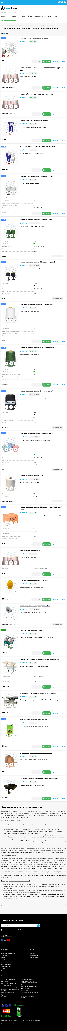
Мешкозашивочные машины (15, 25)
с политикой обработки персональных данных (23, 930)
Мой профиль (34, 955)
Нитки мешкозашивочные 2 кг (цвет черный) (37, 391)
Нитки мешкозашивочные (8, 992)
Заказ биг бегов (5, 960)
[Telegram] (26, 9)
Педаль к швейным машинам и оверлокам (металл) (39, 778)
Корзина (32, 953)
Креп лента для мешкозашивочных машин (36, 753)
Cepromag (16, 1023)
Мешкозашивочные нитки (30, 550)
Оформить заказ (34, 957)
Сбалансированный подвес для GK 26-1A (35, 606)
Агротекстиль (25, 988)
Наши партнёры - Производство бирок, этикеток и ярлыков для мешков (20, 1020)
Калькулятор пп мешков (7, 962)
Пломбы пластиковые (27, 979)
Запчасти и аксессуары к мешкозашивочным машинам (29, 982)
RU (62, 2)
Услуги (3, 957)
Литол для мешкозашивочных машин (34, 120)
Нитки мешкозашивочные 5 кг (31, 476)
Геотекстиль (24, 990)
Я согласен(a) (19, 930)
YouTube (3, 968)
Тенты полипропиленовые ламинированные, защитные (29, 985)
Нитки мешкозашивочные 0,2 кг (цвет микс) (36, 433)
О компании (4, 955)
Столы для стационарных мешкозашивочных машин (39, 659)
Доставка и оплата (6, 964)
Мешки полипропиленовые (8, 979)
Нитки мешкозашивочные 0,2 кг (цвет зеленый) (38, 219)
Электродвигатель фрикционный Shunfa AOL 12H (38, 693)
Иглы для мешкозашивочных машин (33, 719)
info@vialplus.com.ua (6, 936)
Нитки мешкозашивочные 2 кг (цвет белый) (36, 304)
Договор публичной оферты (8, 953)
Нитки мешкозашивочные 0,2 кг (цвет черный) (37, 262)
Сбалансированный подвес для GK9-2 (34, 580)
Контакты (3, 970)
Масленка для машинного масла (32, 630)
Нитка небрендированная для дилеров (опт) (36, 94)
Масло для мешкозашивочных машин (34, 38)
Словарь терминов (6, 966)
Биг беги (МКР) (5, 981)
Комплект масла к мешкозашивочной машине (37, 146)
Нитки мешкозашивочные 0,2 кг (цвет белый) (37, 176)
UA (65, 2)
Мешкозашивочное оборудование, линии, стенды (9, 986)
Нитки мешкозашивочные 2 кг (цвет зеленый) (37, 348)
